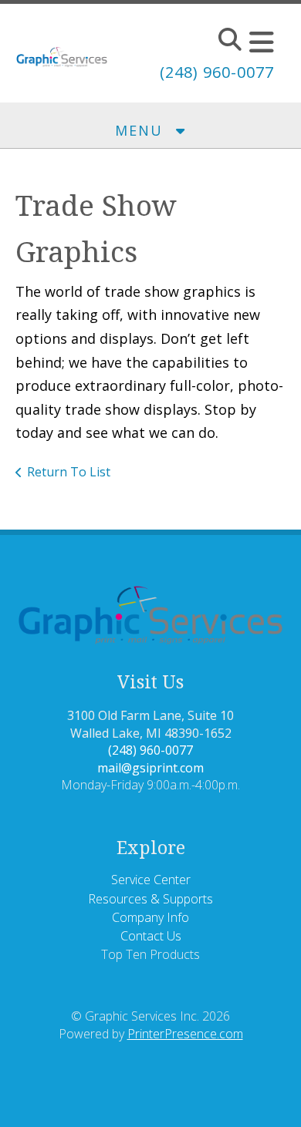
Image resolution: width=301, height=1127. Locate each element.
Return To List (68, 471)
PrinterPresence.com (185, 1033)
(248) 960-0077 (217, 72)
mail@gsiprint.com (150, 767)
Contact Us (150, 935)
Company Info (150, 917)
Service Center (151, 879)
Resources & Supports (150, 898)
